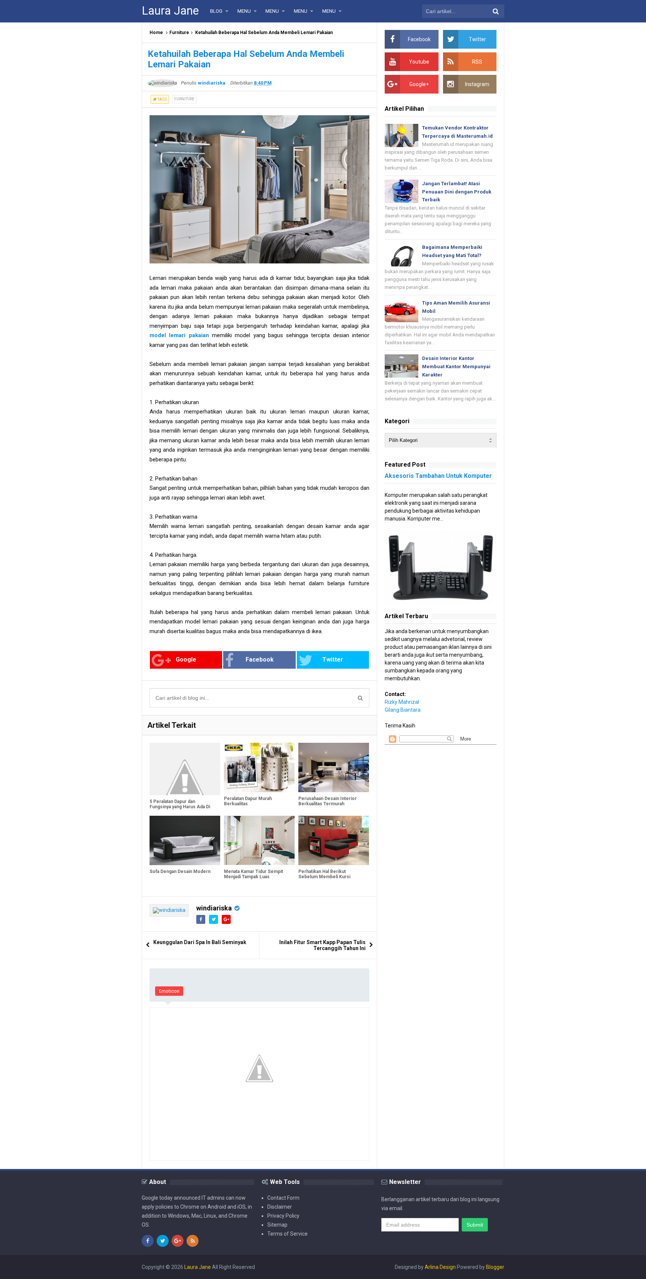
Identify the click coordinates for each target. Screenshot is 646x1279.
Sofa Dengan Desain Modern (180, 871)
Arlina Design (440, 1267)
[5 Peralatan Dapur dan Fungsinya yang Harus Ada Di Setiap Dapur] (185, 769)
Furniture (179, 32)
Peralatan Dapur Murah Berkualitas (248, 801)
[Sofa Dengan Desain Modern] (185, 840)
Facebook (260, 659)
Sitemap (277, 1225)
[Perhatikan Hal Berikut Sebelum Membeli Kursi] (333, 840)
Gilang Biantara (403, 710)
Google (186, 659)
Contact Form (283, 1198)
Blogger (495, 1267)
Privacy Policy (283, 1216)
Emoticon (169, 991)
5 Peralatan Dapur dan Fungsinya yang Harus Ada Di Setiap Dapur (180, 807)
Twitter (332, 659)
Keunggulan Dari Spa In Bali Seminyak (199, 942)
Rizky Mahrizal (402, 702)
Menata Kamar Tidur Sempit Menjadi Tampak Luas (253, 874)
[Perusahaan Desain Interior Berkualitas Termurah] (333, 767)
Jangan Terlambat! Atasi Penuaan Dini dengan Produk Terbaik (456, 192)
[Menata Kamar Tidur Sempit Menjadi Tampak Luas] (259, 840)
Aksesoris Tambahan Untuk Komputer (438, 475)
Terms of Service (287, 1234)
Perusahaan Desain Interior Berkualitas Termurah (327, 801)
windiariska (214, 908)
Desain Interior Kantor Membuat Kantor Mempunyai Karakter (456, 366)
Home (156, 32)
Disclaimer (279, 1207)
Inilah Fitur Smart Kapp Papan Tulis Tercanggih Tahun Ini (322, 945)
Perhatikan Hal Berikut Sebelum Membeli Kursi (324, 874)
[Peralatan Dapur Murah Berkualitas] (259, 767)
